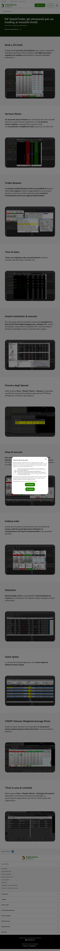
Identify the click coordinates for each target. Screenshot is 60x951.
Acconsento (30, 484)
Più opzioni (30, 489)
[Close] (45, 459)
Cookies (33, 479)
